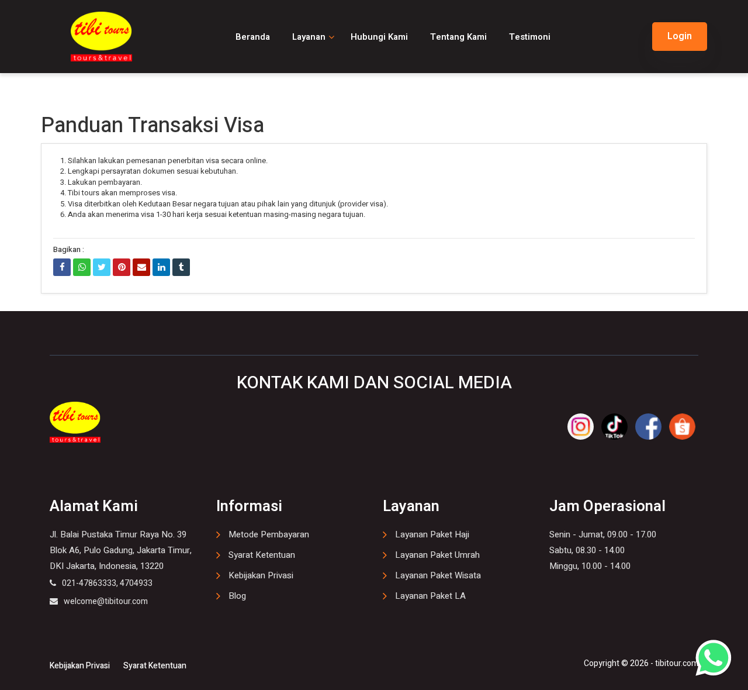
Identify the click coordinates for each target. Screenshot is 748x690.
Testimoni (529, 36)
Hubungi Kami (379, 36)
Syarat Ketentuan (261, 554)
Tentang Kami (458, 36)
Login (679, 36)
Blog (237, 595)
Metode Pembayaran (268, 534)
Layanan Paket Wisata (438, 575)
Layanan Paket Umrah (437, 554)
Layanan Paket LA (430, 595)
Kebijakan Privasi (260, 575)
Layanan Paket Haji (432, 534)
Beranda (253, 36)
